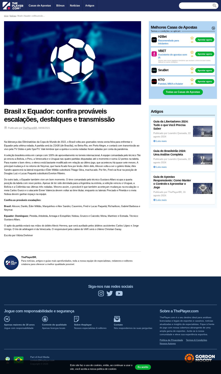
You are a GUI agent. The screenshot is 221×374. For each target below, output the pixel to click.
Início (6, 16)
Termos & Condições (196, 340)
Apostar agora (205, 39)
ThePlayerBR (30, 127)
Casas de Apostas (40, 5)
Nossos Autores (168, 343)
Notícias (75, 5)
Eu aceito (143, 367)
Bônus (60, 5)
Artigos (89, 5)
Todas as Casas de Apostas (183, 92)
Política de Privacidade (171, 340)
